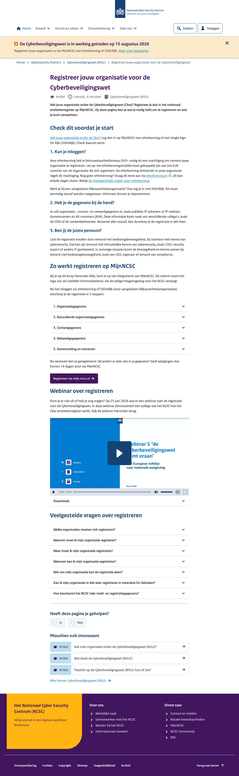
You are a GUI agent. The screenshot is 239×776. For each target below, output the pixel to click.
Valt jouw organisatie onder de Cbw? (75, 138)
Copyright (64, 765)
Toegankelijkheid (104, 765)
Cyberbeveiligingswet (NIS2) (86, 62)
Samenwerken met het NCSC (115, 719)
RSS (173, 737)
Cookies (47, 765)
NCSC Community (182, 731)
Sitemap (82, 765)
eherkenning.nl (156, 176)
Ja (60, 622)
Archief (125, 765)
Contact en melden (183, 713)
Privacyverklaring (25, 765)
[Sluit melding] (227, 43)
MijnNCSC (177, 725)
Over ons (126, 28)
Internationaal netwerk (111, 731)
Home (26, 28)
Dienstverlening (99, 28)
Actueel (40, 28)
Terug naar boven (208, 765)
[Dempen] (156, 492)
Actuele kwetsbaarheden (187, 719)
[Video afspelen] (119, 453)
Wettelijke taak (105, 713)
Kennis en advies (67, 28)
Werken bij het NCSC (109, 725)
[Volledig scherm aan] (185, 492)
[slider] (112, 492)
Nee (80, 622)
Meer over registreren (134, 51)
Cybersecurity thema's (46, 62)
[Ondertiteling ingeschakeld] (177, 492)
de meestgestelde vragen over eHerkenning (119, 181)
